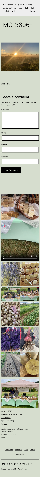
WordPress (22, 469)
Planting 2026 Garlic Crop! (11, 414)
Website (4, 157)
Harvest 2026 (6, 411)
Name (4, 133)
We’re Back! (6, 418)
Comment (6, 109)
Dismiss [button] (33, 11)
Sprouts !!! (5, 424)
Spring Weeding (7, 421)
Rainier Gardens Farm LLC (16, 464)
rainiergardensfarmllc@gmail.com (14, 429)
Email (4, 145)
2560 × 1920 (6, 84)
